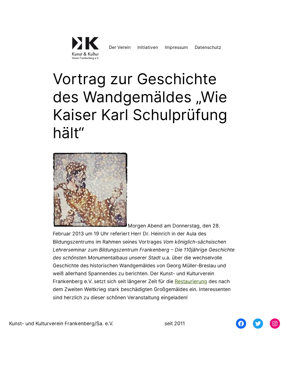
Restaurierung (191, 281)
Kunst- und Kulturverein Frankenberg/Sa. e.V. (61, 323)
